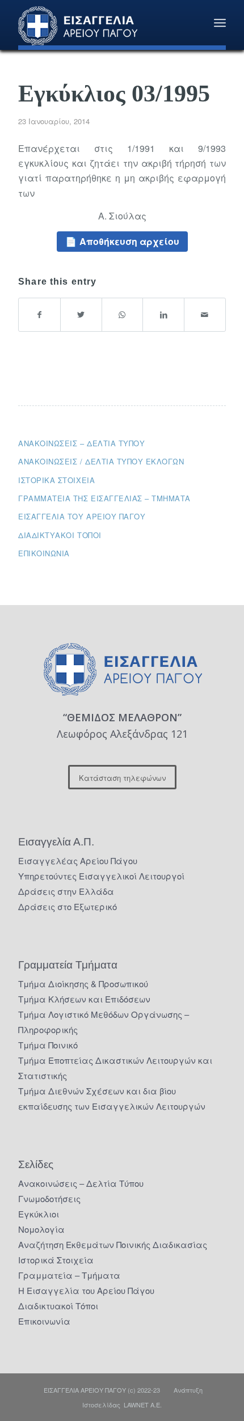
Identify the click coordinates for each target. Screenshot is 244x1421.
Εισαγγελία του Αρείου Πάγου (81, 516)
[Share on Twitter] (81, 314)
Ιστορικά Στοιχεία (56, 1260)
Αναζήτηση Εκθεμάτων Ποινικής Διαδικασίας (112, 1244)
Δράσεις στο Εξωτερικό (67, 906)
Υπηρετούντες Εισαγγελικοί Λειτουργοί (101, 876)
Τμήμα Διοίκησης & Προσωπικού (83, 983)
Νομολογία (41, 1229)
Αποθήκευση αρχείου (129, 241)
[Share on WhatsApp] (122, 314)
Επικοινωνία (44, 553)
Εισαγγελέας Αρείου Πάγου (77, 860)
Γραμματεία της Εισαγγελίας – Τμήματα (104, 498)
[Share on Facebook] (39, 314)
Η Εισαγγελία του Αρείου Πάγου (86, 1290)
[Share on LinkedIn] (163, 314)
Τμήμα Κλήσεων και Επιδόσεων (84, 999)
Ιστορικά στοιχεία (56, 480)
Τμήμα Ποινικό (48, 1045)
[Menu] (220, 22)
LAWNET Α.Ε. (143, 1404)
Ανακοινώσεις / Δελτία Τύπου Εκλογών (101, 461)
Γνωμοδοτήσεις (49, 1198)
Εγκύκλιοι (38, 1214)
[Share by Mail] (204, 314)
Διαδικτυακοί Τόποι (59, 535)
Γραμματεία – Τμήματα (69, 1275)
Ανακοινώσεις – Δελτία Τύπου (81, 443)
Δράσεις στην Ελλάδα (66, 891)
